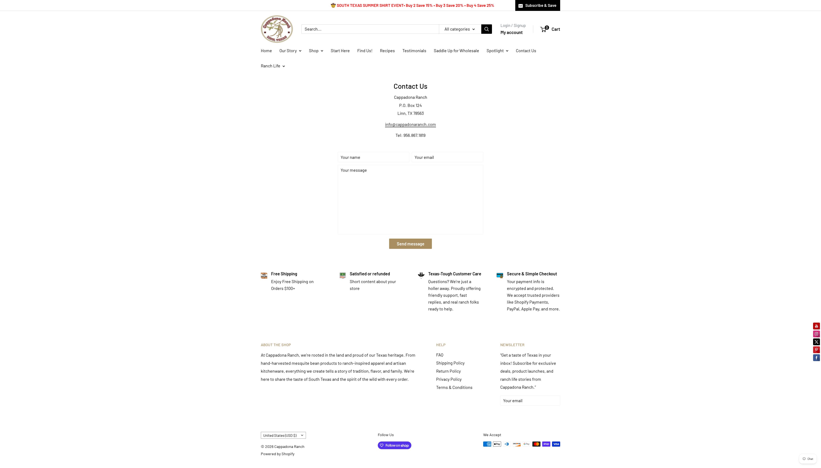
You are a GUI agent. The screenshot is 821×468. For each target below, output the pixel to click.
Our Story (288, 50)
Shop (314, 50)
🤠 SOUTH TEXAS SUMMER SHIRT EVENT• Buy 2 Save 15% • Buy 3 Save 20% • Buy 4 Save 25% (412, 5)
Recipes (387, 50)
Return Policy (448, 371)
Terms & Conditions (454, 387)
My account (512, 32)
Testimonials (414, 50)
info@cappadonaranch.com (410, 124)
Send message (410, 243)
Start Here (340, 50)
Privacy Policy (449, 379)
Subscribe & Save (540, 5)
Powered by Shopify (277, 453)
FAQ (439, 354)
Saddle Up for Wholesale (456, 50)
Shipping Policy (450, 362)
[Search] (486, 29)
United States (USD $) (279, 435)
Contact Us (526, 50)
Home (266, 50)
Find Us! (364, 50)
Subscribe (516, 413)
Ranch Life (270, 65)
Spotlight (495, 50)
